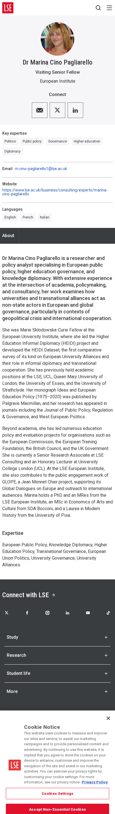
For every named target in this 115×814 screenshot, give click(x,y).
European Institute (57, 81)
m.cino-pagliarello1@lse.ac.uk (41, 169)
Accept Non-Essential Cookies (57, 803)
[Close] (108, 712)
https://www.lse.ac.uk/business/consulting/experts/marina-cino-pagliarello (55, 192)
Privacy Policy (95, 776)
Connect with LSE (25, 595)
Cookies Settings (57, 788)
